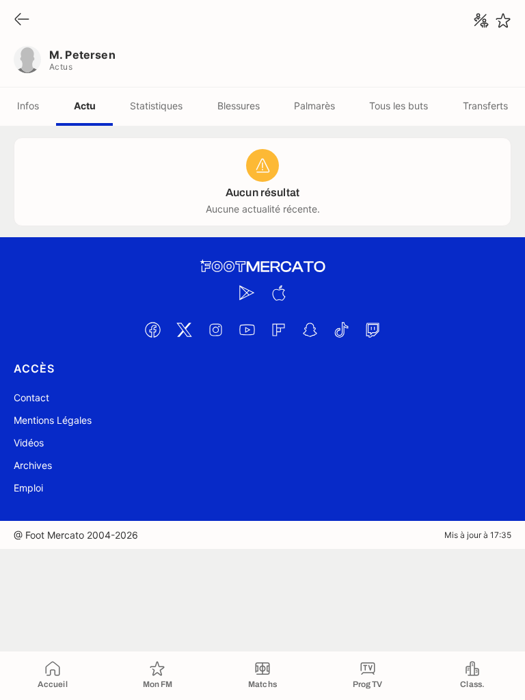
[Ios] (278, 292)
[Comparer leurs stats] (481, 20)
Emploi (28, 488)
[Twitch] (372, 329)
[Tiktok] (341, 329)
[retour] (22, 20)
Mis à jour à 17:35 (477, 535)
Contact (31, 397)
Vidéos (29, 442)
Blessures (238, 105)
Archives (33, 465)
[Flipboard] (278, 329)
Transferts (485, 105)
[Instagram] (215, 329)
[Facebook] (152, 329)
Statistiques (156, 105)
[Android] (247, 292)
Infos (28, 105)
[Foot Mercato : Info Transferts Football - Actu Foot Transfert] (262, 266)
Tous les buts (398, 105)
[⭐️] (503, 20)
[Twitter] (184, 329)
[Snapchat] (309, 329)
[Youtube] (247, 329)
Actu (85, 105)
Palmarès (314, 105)
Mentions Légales (53, 420)
